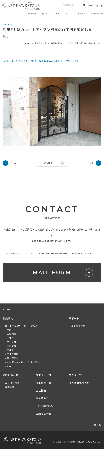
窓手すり (11, 346)
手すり (10, 338)
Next (90, 163)
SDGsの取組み (44, 406)
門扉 (9, 329)
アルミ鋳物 (13, 354)
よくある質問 (79, 13)
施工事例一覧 (43, 382)
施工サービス (43, 375)
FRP (9, 366)
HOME (27, 43)
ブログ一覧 (75, 375)
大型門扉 (11, 333)
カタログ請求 (12, 382)
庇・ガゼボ (13, 358)
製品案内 (46, 13)
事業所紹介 (42, 398)
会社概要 (41, 390)
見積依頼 (9, 386)
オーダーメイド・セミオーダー (23, 362)
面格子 (10, 350)
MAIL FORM (52, 272)
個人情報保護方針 (79, 382)
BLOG (90, 5)
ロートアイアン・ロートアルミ (21, 326)
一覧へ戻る (47, 163)
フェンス (11, 342)
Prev (13, 163)
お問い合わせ (10, 375)
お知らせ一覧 (40, 43)
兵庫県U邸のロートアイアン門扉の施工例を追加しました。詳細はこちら (41, 60)
